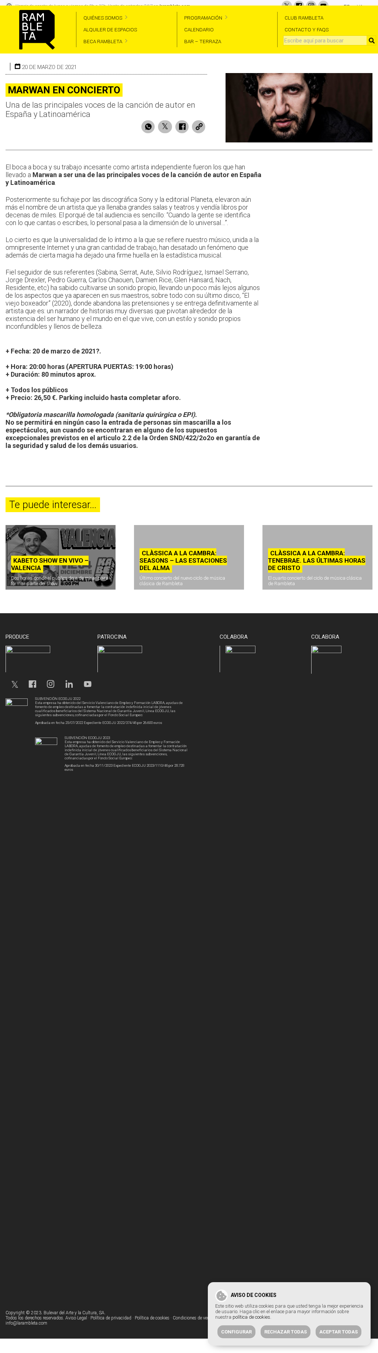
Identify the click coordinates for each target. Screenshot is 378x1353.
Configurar (236, 1332)
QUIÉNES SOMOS (102, 18)
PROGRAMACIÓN (203, 18)
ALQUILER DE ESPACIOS (110, 29)
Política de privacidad (110, 1318)
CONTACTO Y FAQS (307, 29)
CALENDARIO (199, 29)
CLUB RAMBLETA (304, 18)
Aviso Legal (76, 1318)
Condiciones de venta (193, 1318)
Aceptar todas (338, 1332)
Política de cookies (152, 1318)
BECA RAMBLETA (102, 41)
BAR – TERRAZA (202, 41)
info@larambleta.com (26, 1323)
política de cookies (251, 1317)
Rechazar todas (285, 1332)
